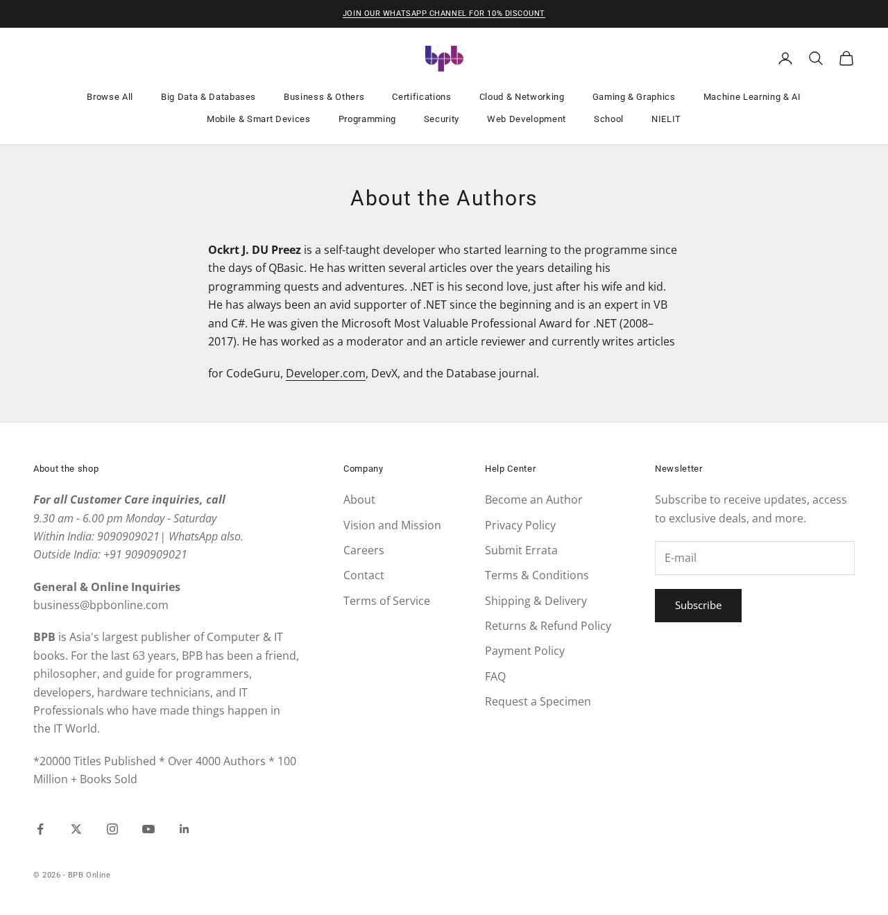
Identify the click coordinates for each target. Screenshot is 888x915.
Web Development (526, 119)
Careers (363, 550)
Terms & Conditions (537, 575)
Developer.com (326, 373)
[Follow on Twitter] (76, 829)
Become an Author (534, 499)
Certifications (421, 97)
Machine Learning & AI (752, 97)
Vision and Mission (392, 525)
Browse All (110, 97)
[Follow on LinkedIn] (184, 829)
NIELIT (666, 119)
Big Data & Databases (208, 97)
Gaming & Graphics (634, 97)
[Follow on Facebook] (40, 829)
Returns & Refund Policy (548, 625)
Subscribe (698, 605)
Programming (367, 119)
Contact (363, 575)
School (609, 119)
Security (441, 119)
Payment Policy (525, 650)
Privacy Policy (520, 525)
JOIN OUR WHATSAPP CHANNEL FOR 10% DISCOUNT (444, 13)
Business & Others (324, 97)
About (359, 499)
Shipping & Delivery (536, 600)
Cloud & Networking (522, 97)
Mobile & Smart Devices (259, 119)
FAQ (495, 676)
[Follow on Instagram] (112, 829)
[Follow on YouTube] (148, 829)
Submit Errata (521, 550)
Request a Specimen (538, 701)
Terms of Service (386, 600)
